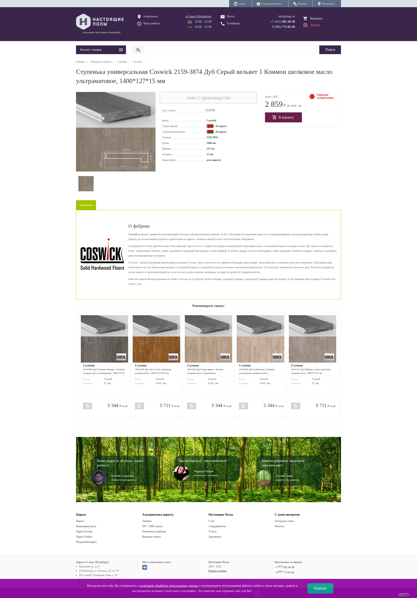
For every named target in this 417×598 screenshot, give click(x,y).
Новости (279, 526)
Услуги (212, 531)
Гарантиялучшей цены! (325, 96)
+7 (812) (282, 21)
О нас (211, 521)
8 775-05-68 (285, 572)
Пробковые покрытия (154, 531)
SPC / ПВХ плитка (152, 526)
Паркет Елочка (84, 531)
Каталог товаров (217, 570)
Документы (214, 536)
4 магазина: (151, 16)
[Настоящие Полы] (101, 22)
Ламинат (147, 521)
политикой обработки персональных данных (169, 585)
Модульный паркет (86, 541)
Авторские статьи (284, 521)
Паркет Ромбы (84, 536)
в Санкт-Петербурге (199, 16)
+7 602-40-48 (284, 567)
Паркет (80, 521)
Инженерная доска (86, 526)
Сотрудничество (217, 526)
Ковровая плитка (151, 536)
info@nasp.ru (286, 16)
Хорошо (320, 588)
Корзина (316, 18)
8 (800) (283, 26)
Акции (315, 25)
